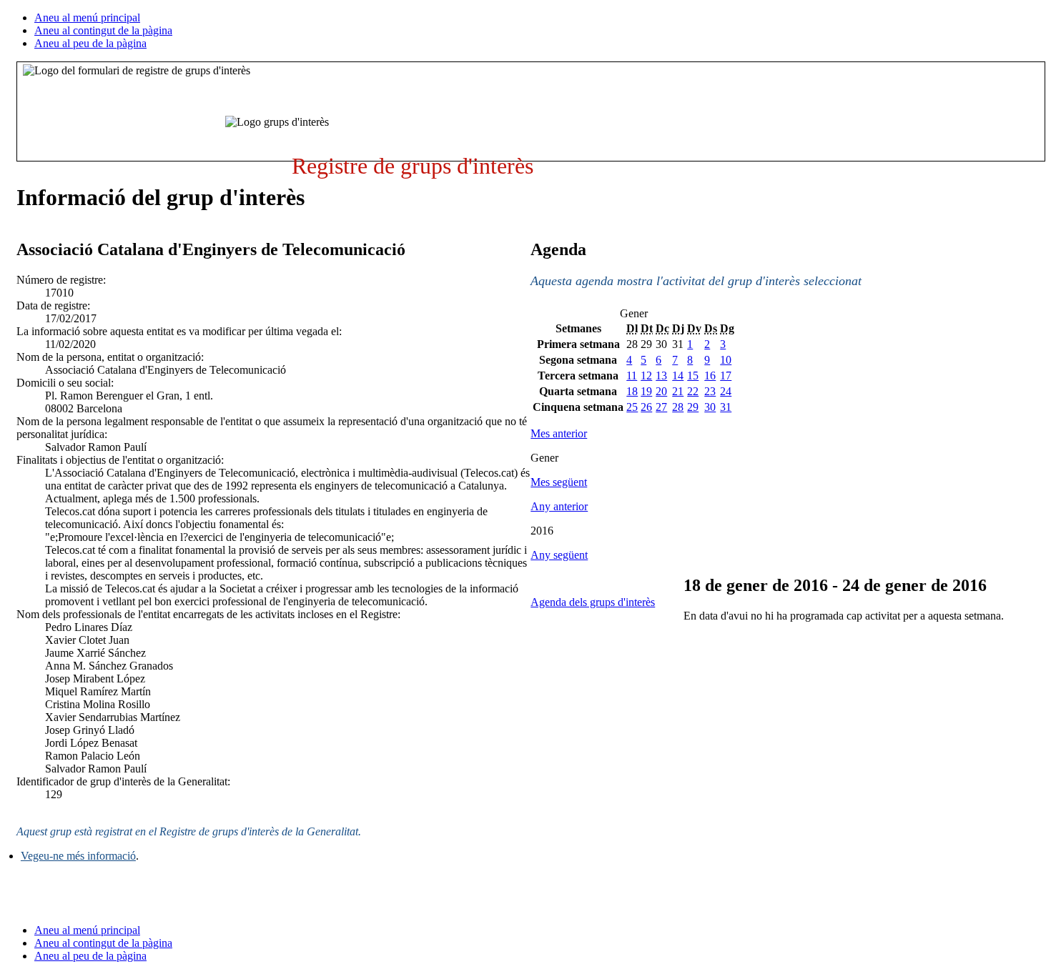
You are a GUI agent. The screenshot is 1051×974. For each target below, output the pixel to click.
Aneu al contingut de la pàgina (103, 30)
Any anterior (559, 506)
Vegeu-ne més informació (78, 856)
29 (693, 407)
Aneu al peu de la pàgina (90, 43)
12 (646, 375)
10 (725, 360)
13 (661, 375)
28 (678, 407)
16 (710, 375)
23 (710, 391)
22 (693, 391)
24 (725, 391)
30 (710, 407)
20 (661, 391)
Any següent (559, 555)
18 (632, 391)
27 (661, 407)
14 (678, 375)
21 (678, 391)
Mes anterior (559, 433)
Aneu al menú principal (87, 17)
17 (725, 375)
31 (725, 407)
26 (646, 407)
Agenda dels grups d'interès (593, 602)
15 (693, 375)
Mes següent (559, 482)
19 (646, 391)
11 (631, 375)
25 (632, 407)
